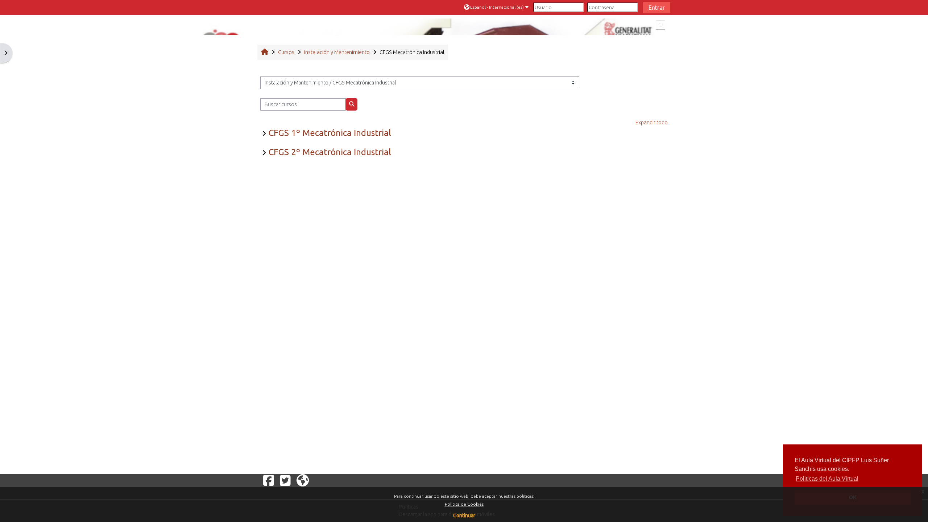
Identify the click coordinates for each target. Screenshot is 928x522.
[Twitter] (285, 480)
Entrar (657, 7)
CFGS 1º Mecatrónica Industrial (330, 133)
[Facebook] (268, 480)
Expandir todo (651, 122)
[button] (497, 7)
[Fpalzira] (303, 480)
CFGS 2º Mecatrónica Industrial (330, 152)
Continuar (464, 515)
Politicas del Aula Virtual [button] (827, 479)
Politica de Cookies (464, 504)
